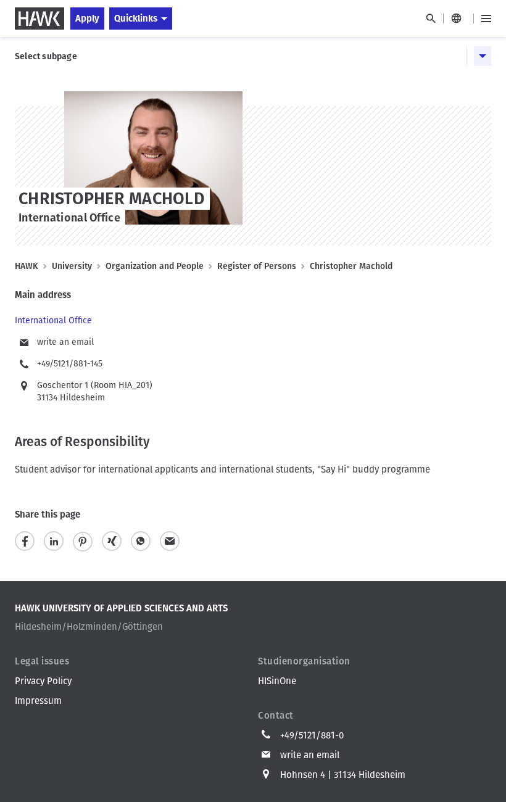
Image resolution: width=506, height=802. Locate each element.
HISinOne (277, 681)
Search (430, 18)
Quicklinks (135, 18)
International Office (53, 320)
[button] (25, 541)
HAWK (26, 266)
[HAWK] (39, 18)
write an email (65, 342)
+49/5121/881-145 (69, 363)
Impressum (38, 700)
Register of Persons (256, 266)
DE (458, 18)
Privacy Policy (43, 681)
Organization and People (155, 266)
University (72, 266)
